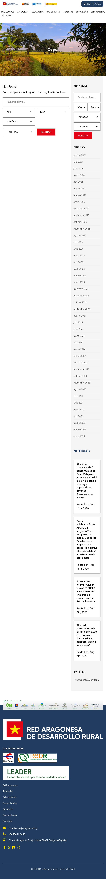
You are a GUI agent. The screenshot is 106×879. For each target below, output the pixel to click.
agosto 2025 (80, 235)
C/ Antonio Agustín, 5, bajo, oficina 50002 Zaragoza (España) (38, 840)
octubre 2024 (80, 302)
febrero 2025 (80, 275)
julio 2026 (78, 161)
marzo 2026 (79, 188)
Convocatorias (98, 12)
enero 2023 (79, 436)
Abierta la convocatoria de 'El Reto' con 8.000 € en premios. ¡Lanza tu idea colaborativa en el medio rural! (86, 635)
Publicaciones (37, 12)
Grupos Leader (53, 12)
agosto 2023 (80, 389)
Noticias (82, 451)
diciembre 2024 (81, 289)
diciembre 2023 (81, 362)
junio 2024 (79, 329)
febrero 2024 (80, 356)
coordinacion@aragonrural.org (23, 828)
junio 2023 (79, 402)
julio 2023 (78, 396)
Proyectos (68, 12)
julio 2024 (78, 322)
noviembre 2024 (81, 295)
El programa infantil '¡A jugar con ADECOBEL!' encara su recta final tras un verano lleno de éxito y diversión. (85, 591)
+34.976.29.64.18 (17, 834)
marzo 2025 (79, 269)
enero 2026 (79, 202)
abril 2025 (78, 262)
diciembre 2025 (81, 208)
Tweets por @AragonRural (86, 680)
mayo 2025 (79, 255)
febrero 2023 (80, 429)
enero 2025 (79, 282)
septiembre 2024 (82, 309)
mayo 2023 (79, 409)
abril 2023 (78, 416)
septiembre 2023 (82, 382)
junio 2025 (79, 248)
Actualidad (22, 12)
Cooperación (82, 12)
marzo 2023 (79, 423)
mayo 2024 (79, 336)
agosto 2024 (80, 315)
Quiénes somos (7, 12)
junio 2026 (79, 168)
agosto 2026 (80, 155)
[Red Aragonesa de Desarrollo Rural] (10, 4)
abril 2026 (78, 181)
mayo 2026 (79, 175)
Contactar (6, 15)
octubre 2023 (80, 376)
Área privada (93, 4)
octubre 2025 (80, 222)
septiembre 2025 (82, 228)
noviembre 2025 (81, 215)
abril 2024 (78, 342)
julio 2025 (78, 242)
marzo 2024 (79, 349)
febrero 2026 (80, 195)
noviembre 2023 (81, 369)
